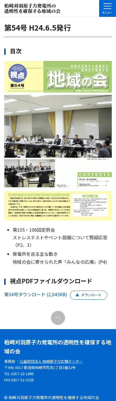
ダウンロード (91, 294)
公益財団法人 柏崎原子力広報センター (51, 361)
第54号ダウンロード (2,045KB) (35, 294)
